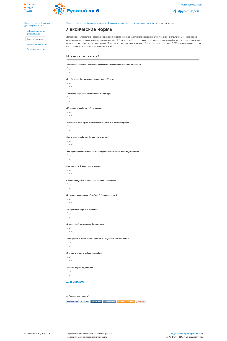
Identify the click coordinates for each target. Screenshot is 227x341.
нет (70, 72)
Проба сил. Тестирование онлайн (91, 23)
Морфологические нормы (37, 44)
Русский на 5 (76, 9)
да (70, 68)
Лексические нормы (35, 39)
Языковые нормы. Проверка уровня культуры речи (131, 23)
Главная (69, 23)
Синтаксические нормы (36, 49)
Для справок (76, 281)
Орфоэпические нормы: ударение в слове (36, 32)
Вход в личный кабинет (192, 4)
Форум (30, 7)
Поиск (29, 10)
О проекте (31, 4)
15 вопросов (125, 56)
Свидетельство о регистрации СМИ (186, 333)
